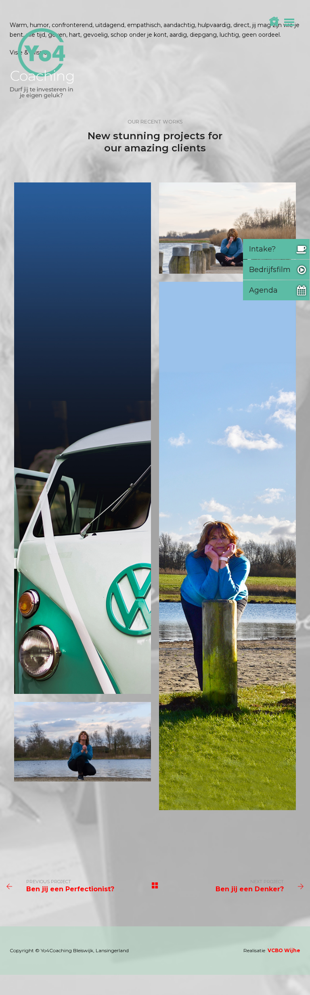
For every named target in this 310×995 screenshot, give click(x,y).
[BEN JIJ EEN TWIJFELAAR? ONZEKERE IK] (227, 546)
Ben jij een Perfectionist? (70, 889)
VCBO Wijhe (284, 950)
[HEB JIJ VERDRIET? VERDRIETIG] (227, 228)
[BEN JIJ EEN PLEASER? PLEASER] (82, 741)
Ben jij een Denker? (250, 889)
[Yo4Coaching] (41, 63)
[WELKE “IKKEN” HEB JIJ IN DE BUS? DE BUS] (82, 438)
